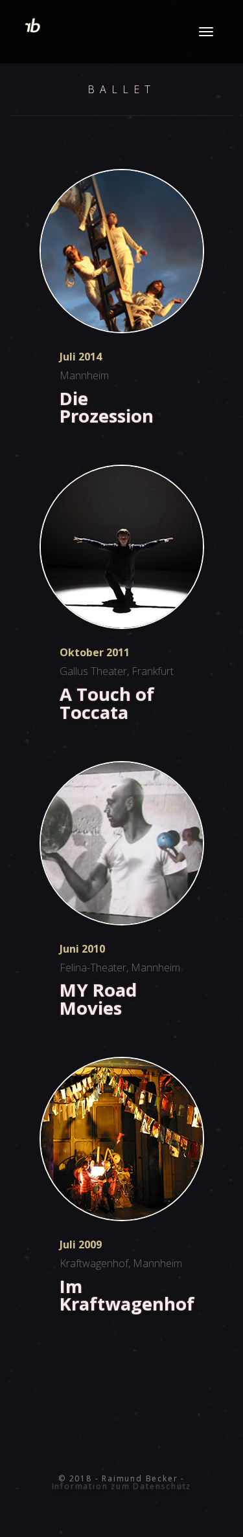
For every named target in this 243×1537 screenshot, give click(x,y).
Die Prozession (107, 407)
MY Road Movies (98, 998)
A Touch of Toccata (107, 702)
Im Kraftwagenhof (127, 1295)
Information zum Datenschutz (122, 1486)
